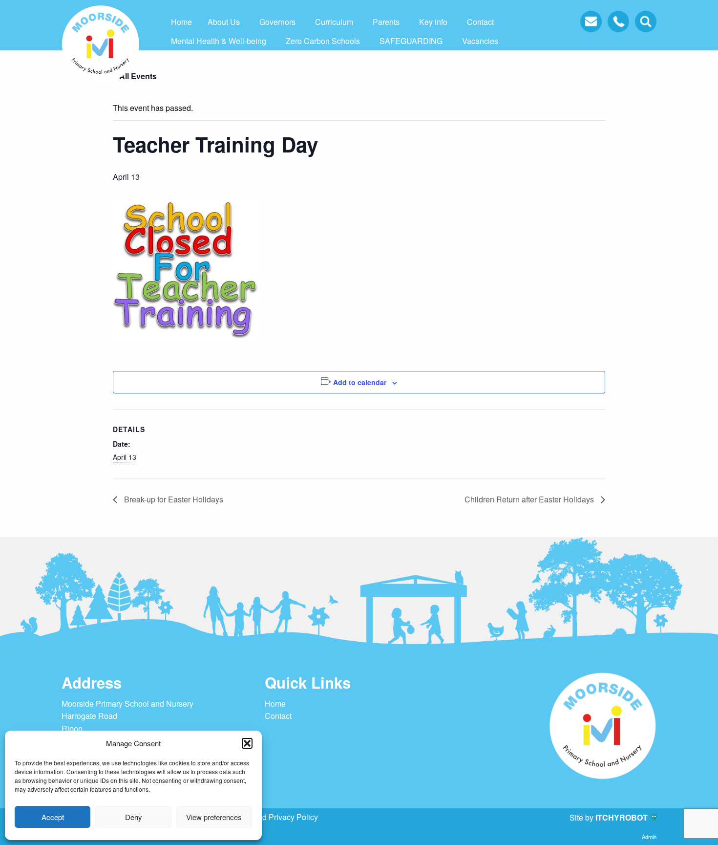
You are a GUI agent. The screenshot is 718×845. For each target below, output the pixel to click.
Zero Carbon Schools (323, 40)
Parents (386, 21)
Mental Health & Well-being (218, 40)
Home (181, 21)
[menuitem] (181, 22)
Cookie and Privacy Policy (272, 817)
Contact (480, 21)
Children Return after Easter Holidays (530, 499)
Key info (433, 21)
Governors (277, 21)
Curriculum (334, 21)
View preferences (214, 817)
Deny (133, 817)
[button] (247, 743)
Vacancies (480, 40)
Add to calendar (359, 382)
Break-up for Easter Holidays (172, 499)
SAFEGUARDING (411, 40)
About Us (224, 21)
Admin (649, 837)
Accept (53, 817)
